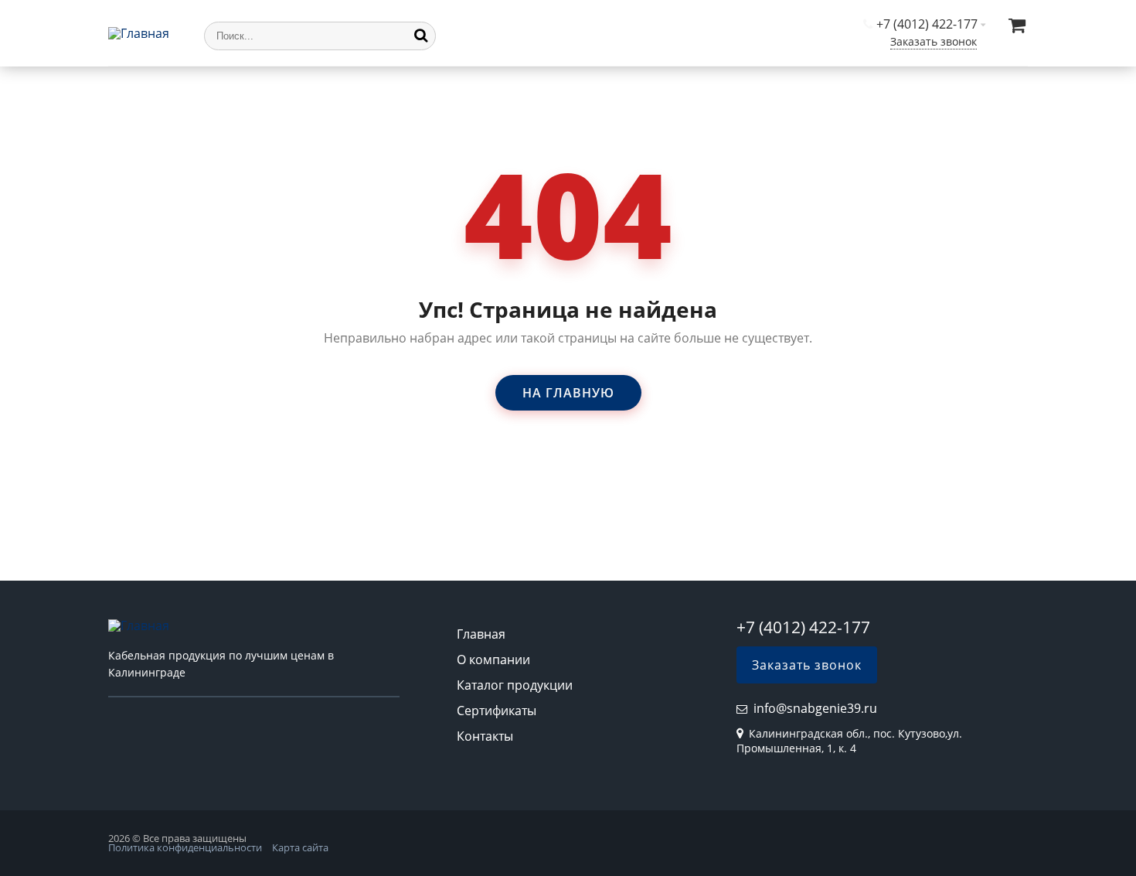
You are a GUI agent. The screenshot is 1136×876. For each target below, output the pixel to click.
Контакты (485, 736)
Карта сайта (300, 847)
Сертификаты (496, 710)
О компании (493, 659)
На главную (568, 392)
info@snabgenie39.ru (815, 708)
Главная (481, 634)
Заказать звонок (933, 41)
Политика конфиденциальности (185, 847)
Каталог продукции (515, 685)
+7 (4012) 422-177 (927, 23)
